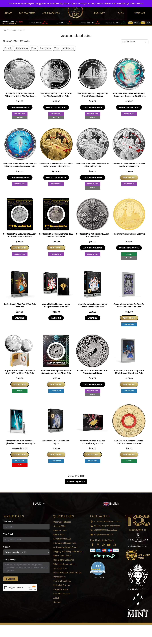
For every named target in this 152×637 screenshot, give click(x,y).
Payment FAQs (60, 530)
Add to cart (129, 177)
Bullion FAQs (58, 534)
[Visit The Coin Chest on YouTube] (108, 544)
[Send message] (10, 578)
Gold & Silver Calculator (63, 560)
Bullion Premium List (62, 555)
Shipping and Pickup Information (67, 551)
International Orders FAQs (64, 543)
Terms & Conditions (62, 581)
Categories (45, 48)
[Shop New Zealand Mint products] (138, 604)
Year (56, 48)
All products (51, 13)
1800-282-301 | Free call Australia (107, 526)
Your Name (8, 521)
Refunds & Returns (61, 585)
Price (33, 48)
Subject (6, 547)
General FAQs (59, 526)
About (56, 598)
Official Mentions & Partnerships (67, 572)
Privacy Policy (59, 577)
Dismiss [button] (139, 3)
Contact (139, 13)
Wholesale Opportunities (64, 564)
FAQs (121, 13)
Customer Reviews (61, 593)
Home (8, 13)
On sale (8, 48)
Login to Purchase (19, 107)
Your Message (9, 559)
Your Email (8, 534)
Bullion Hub (27, 13)
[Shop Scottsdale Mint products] (138, 576)
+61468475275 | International (105, 530)
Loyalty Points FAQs (62, 539)
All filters (66, 48)
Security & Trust (60, 568)
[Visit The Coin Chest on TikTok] (103, 544)
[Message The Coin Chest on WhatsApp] (114, 544)
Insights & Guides (61, 589)
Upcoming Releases (62, 522)
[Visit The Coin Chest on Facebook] (92, 544)
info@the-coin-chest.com (103, 534)
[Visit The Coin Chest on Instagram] (97, 544)
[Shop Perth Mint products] (138, 540)
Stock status (21, 48)
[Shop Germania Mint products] (138, 555)
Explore (99, 13)
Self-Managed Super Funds (65, 547)
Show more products (76, 481)
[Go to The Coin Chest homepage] (138, 520)
